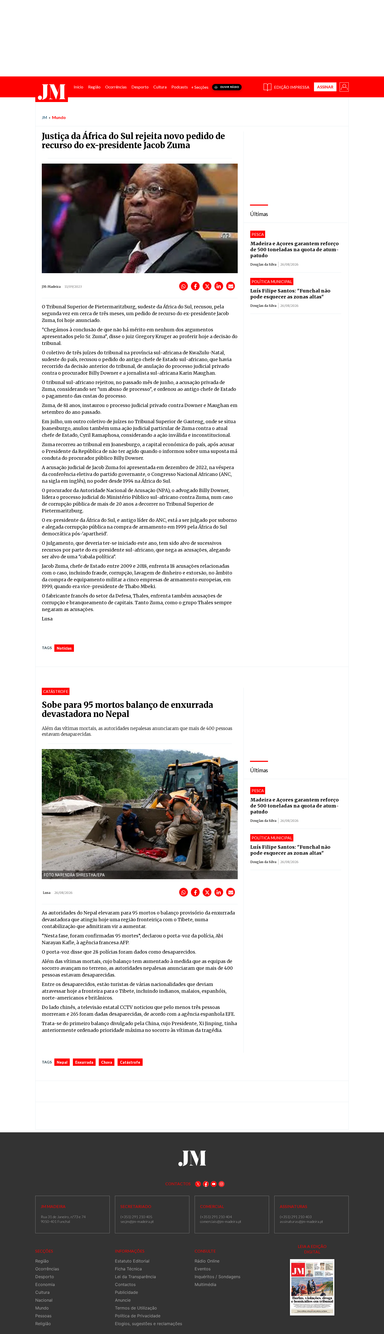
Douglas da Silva (263, 264)
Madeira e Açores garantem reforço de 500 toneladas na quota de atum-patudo (294, 250)
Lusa (46, 893)
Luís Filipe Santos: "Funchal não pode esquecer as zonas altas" (290, 294)
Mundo (59, 117)
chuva (106, 1062)
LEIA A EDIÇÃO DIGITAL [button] (312, 1249)
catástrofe (130, 1062)
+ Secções (199, 87)
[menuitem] (78, 87)
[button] (344, 87)
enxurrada (84, 1062)
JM (44, 117)
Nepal (62, 1062)
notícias (64, 648)
